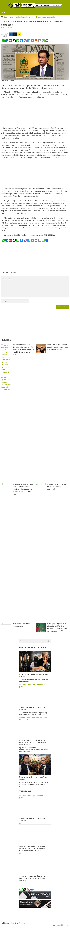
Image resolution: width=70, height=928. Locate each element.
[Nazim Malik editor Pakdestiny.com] (35, 907)
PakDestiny (5, 923)
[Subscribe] (19, 34)
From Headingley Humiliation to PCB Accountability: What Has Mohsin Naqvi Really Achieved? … (33, 742)
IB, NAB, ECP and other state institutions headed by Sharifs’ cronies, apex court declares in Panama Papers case (23, 489)
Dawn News (8, 17)
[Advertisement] (35, 113)
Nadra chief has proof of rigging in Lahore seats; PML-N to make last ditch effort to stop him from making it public (23, 349)
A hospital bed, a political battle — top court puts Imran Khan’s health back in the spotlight (34, 878)
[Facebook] (11, 34)
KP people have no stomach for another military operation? (57, 486)
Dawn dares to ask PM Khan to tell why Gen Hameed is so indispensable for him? (57, 347)
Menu (6, 13)
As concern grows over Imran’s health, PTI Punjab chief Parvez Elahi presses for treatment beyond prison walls (34, 848)
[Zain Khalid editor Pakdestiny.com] (35, 899)
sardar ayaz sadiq (48, 17)
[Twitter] (15, 34)
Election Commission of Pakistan (27, 17)
